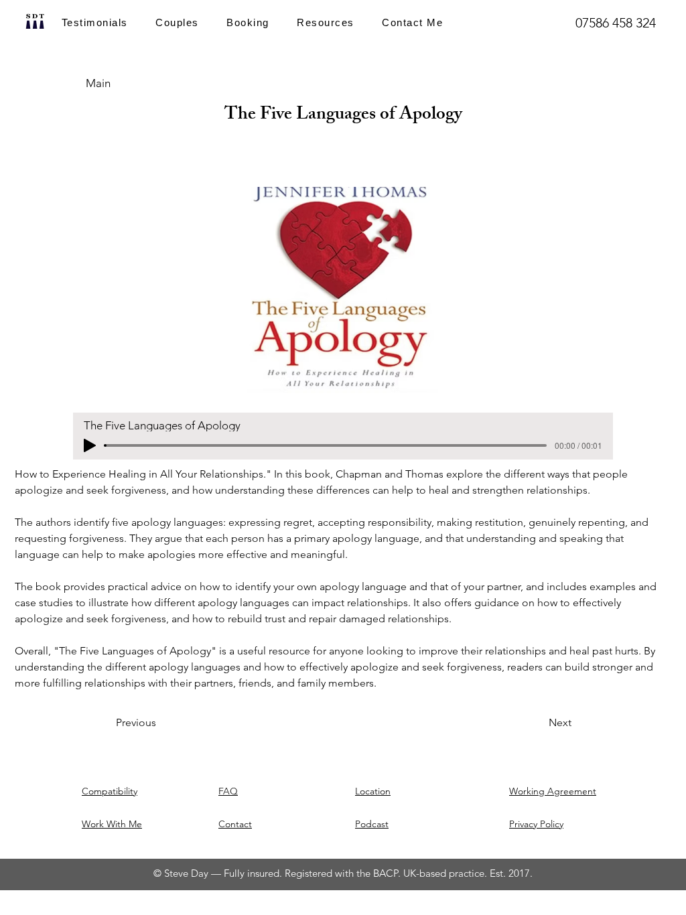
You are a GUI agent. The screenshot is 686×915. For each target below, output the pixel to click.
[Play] (90, 445)
